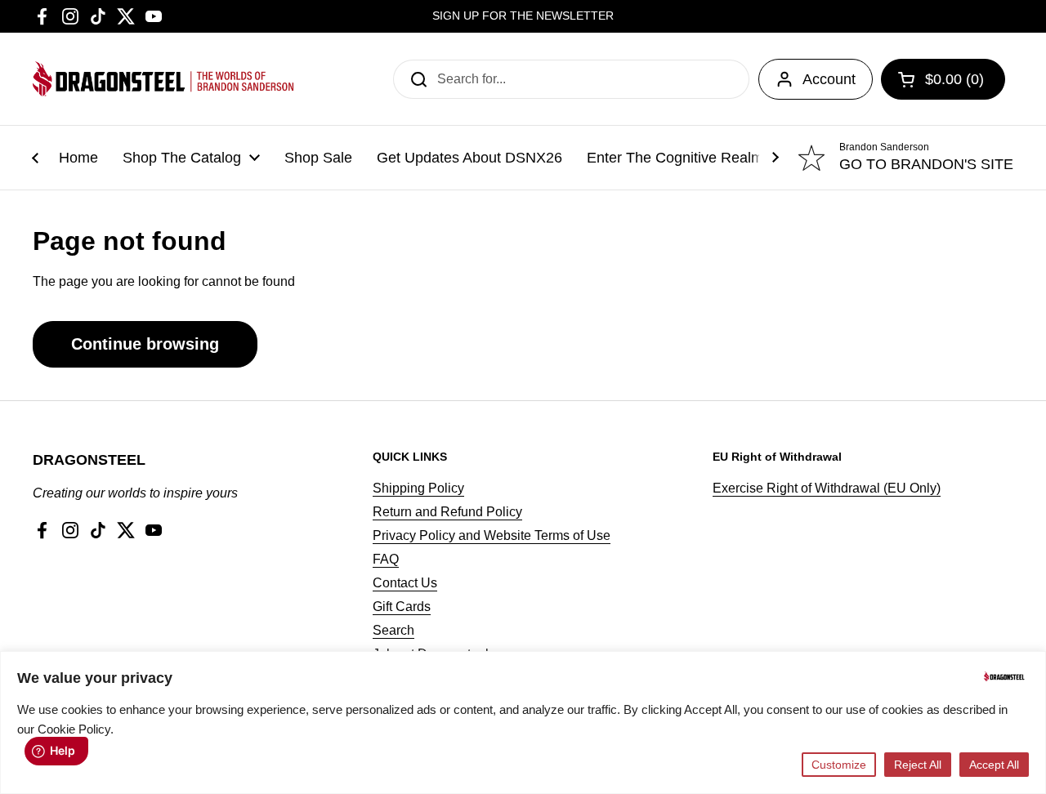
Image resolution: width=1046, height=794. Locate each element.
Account (829, 79)
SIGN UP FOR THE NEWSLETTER (523, 16)
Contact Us (405, 583)
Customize (838, 764)
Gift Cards (402, 606)
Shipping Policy (418, 488)
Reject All (917, 764)
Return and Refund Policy (447, 512)
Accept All (994, 764)
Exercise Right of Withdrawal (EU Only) (827, 488)
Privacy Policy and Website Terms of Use (491, 535)
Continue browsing (145, 344)
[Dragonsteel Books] (163, 78)
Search (393, 630)
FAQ (386, 559)
